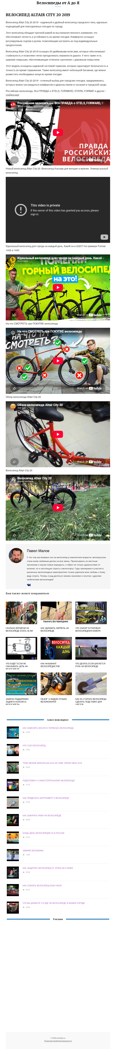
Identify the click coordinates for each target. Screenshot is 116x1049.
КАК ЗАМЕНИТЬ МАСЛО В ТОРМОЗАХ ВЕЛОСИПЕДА (48, 727)
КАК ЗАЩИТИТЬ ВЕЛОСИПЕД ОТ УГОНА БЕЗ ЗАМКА (48, 868)
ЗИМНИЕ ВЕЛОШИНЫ (33, 850)
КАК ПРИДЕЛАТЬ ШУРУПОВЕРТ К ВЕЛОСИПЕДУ (46, 798)
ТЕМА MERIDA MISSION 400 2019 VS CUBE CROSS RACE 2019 (52, 763)
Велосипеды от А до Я (58, 3)
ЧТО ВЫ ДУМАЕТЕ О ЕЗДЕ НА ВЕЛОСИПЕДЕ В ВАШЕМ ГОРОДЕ (54, 903)
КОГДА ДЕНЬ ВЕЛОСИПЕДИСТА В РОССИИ (43, 833)
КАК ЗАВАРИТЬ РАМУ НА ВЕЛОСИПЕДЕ (42, 815)
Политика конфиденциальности (58, 1040)
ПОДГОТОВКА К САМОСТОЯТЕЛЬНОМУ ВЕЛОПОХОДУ (49, 780)
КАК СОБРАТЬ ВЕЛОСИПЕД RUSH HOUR (42, 885)
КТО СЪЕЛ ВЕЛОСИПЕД (34, 745)
